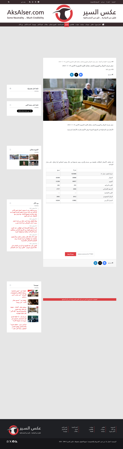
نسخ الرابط (70, 254)
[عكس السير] (61, 13)
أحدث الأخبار (27, 24)
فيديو (76, 429)
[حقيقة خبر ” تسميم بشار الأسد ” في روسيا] (33, 302)
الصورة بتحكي (52, 24)
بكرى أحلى (64, 427)
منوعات (87, 24)
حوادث (77, 24)
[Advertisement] (61, 41)
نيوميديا (34, 24)
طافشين (72, 24)
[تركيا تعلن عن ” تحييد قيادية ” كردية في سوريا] (24, 163)
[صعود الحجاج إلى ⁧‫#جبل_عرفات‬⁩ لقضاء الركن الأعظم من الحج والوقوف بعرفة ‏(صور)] (14, 156)
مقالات (46, 24)
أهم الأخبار (64, 429)
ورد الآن (21, 24)
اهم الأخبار (40, 24)
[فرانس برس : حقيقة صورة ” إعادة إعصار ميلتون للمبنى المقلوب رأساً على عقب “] (33, 326)
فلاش (92, 24)
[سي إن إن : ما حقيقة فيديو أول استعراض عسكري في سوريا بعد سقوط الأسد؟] (33, 319)
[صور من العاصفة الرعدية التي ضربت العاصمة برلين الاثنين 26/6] (33, 163)
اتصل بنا (108, 2)
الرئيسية (113, 2)
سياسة (82, 24)
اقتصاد (66, 24)
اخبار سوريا (98, 24)
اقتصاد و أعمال (102, 61)
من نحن (102, 2)
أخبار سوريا (112, 431)
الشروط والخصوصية (94, 2)
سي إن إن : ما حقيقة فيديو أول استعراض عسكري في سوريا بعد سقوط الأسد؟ (18, 318)
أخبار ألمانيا (61, 24)
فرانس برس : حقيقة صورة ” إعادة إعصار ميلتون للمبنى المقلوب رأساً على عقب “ (18, 326)
